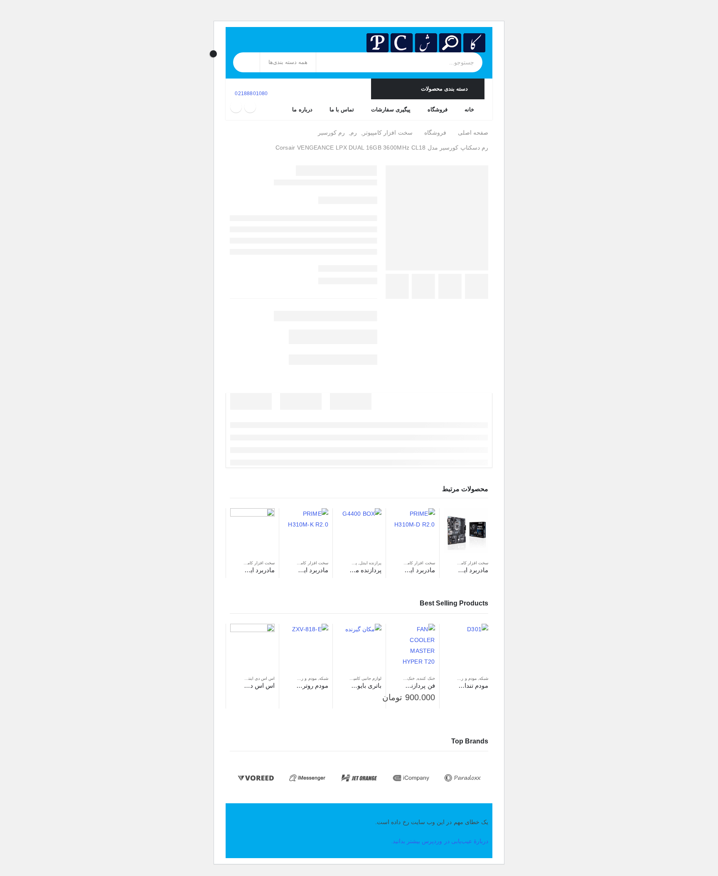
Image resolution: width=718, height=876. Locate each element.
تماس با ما (341, 109)
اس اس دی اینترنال (258, 678)
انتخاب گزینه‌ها (403, 637)
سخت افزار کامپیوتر (470, 563)
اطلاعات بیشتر (457, 521)
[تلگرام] (236, 107)
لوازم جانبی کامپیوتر (364, 678)
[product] (466, 530)
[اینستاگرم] (250, 107)
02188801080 (251, 93)
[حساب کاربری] (224, 46)
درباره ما (302, 109)
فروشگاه (438, 109)
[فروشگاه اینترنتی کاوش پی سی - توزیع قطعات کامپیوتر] (426, 42)
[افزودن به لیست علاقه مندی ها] (448, 563)
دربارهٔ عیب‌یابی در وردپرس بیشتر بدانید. (439, 841)
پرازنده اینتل (370, 563)
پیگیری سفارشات (391, 109)
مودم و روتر (465, 678)
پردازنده (350, 563)
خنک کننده (426, 678)
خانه (469, 109)
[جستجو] (247, 62)
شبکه (483, 678)
